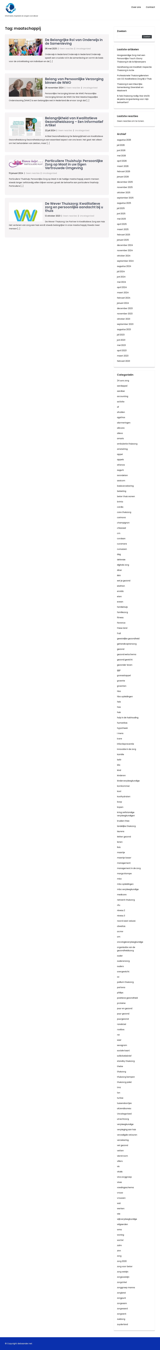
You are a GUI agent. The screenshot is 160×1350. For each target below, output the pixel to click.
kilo (118, 765)
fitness (120, 617)
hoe (119, 707)
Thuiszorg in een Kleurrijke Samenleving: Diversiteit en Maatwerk (130, 87)
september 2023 (125, 324)
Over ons (136, 7)
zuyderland (122, 1324)
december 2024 (125, 245)
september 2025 (125, 197)
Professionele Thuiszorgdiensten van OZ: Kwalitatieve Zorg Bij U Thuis (134, 77)
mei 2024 (121, 282)
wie (118, 1213)
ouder (120, 955)
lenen (119, 841)
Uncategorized (83, 48)
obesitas (121, 926)
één (119, 575)
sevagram (122, 1045)
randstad (121, 1024)
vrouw (120, 1192)
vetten (120, 1150)
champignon (123, 522)
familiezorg (122, 612)
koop (119, 801)
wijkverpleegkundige (127, 1219)
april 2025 (122, 224)
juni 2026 (121, 150)
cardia (120, 506)
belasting (121, 491)
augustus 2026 (124, 139)
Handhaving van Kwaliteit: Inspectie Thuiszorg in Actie (134, 69)
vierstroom (122, 1155)
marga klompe (124, 873)
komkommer (123, 786)
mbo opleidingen (125, 884)
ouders (120, 966)
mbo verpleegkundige (128, 889)
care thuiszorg (124, 512)
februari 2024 (123, 297)
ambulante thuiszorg (127, 443)
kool (119, 791)
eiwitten (121, 585)
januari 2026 (123, 176)
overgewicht (123, 971)
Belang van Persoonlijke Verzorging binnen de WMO (74, 81)
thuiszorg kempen (126, 1076)
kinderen (121, 775)
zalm (119, 1245)
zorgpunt (121, 1298)
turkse (120, 1097)
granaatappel (124, 675)
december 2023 (125, 308)
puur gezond (123, 1013)
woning (120, 1234)
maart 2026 (122, 166)
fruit (119, 633)
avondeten (122, 475)
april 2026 (122, 160)
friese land (122, 628)
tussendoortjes (124, 1103)
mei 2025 (121, 218)
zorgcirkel (122, 1282)
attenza (121, 464)
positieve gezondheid (127, 997)
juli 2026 (121, 145)
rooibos (120, 1029)
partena (121, 987)
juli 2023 (120, 334)
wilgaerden (122, 1224)
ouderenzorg (123, 961)
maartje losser (124, 857)
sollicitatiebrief (124, 1055)
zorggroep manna (126, 1287)
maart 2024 (123, 292)
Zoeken (121, 31)
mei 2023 (121, 345)
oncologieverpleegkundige (130, 942)
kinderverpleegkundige (128, 780)
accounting (122, 396)
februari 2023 (123, 361)
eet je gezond (123, 580)
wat (119, 1203)
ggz (118, 670)
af (118, 406)
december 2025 (125, 182)
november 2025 (125, 187)
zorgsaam (122, 1303)
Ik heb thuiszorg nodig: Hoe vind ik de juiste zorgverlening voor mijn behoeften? (133, 99)
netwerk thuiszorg (126, 899)
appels (120, 459)
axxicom (121, 480)
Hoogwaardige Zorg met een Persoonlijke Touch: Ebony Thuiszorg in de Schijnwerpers (131, 58)
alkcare (120, 428)
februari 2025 (123, 234)
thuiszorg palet (124, 1082)
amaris (120, 438)
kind (119, 770)
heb (119, 701)
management (124, 863)
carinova (121, 517)
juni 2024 (121, 276)
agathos (121, 417)
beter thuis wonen (126, 496)
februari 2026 (123, 171)
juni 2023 (121, 340)
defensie (121, 559)
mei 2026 (121, 155)
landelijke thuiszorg (126, 826)
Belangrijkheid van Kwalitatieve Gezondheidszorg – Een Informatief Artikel (74, 122)
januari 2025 (123, 239)
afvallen (121, 412)
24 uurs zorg (123, 380)
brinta (120, 501)
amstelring (122, 449)
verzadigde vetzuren (127, 1134)
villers (120, 1161)
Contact (150, 7)
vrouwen (121, 1198)
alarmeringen (123, 422)
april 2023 (121, 350)
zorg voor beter (124, 1266)
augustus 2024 (124, 266)
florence (121, 622)
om (118, 936)
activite (120, 401)
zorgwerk (121, 1313)
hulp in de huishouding (127, 717)
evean (120, 601)
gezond (120, 649)
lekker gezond (124, 836)
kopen (120, 807)
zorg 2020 (122, 1261)
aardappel (122, 385)
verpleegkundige (125, 1124)
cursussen (122, 549)
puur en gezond (124, 1008)
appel (120, 454)
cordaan (121, 538)
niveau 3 (121, 915)
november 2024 (125, 250)
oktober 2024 (123, 255)
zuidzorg (121, 1319)
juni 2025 (121, 213)
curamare (122, 543)
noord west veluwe (126, 920)
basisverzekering (125, 485)
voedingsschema (125, 1187)
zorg (119, 1255)
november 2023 (124, 313)
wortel (120, 1240)
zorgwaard (122, 1308)
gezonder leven (124, 664)
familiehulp (122, 607)
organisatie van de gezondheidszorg (126, 949)
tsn (118, 1092)
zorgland (121, 1292)
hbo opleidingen (125, 696)
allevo (120, 433)
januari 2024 (123, 303)
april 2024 (122, 287)
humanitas (122, 722)
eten (119, 596)
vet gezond (122, 1145)
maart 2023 (122, 355)
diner (119, 570)
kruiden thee (123, 820)
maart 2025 (122, 229)
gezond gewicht (125, 659)
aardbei (121, 391)
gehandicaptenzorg (126, 643)
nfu (118, 905)
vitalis (119, 1171)
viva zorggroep (124, 1176)
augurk (120, 470)
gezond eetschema (126, 654)
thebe (120, 1066)
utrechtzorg (123, 1119)
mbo (119, 878)
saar (119, 1040)
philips (120, 992)
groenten (121, 686)
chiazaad (121, 528)
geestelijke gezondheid (128, 638)
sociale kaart (123, 1050)
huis (119, 712)
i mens (120, 733)
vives (119, 1182)
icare (119, 738)
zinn (119, 1250)
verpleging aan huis (126, 1129)
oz (118, 976)
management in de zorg (129, 868)
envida (120, 591)
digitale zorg (123, 564)
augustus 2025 (124, 203)
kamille (120, 754)
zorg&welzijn (123, 1277)
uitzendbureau (124, 1108)
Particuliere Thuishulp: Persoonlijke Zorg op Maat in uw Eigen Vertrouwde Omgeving (74, 164)
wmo (119, 1229)
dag (119, 554)
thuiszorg (121, 1071)
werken (120, 1208)
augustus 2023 (124, 329)
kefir (119, 759)
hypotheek (122, 728)
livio (119, 847)
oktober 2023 (123, 318)
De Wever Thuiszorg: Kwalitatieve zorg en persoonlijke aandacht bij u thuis (74, 207)
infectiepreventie (125, 743)
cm (118, 533)
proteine (121, 1003)
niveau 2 (121, 910)
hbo (119, 691)
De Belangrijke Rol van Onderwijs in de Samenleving (74, 42)
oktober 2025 (123, 192)
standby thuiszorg (126, 1061)
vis (118, 1166)
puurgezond (123, 1019)
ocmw (120, 931)
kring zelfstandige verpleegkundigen (126, 814)
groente (121, 680)
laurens (120, 831)
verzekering (123, 1140)
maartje (121, 852)
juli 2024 (121, 271)
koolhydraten (123, 796)
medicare (121, 894)
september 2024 (125, 261)
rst (118, 1034)
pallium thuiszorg (125, 982)
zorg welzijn (122, 1271)
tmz (119, 1087)
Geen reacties (67, 48)
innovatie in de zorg (126, 749)
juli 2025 (121, 208)
